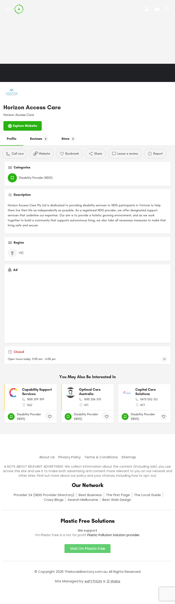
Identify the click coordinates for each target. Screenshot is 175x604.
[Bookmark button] (49, 416)
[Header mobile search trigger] (167, 9)
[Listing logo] (11, 93)
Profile (11, 139)
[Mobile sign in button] (146, 9)
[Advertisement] (87, 32)
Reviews (38, 139)
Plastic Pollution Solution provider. (113, 535)
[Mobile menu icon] (8, 9)
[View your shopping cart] (157, 9)
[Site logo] (19, 9)
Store (68, 139)
